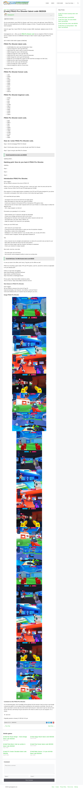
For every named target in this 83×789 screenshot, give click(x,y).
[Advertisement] (70, 41)
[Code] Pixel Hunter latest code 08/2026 (41, 744)
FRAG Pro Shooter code (28, 34)
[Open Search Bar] (78, 3)
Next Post (50, 726)
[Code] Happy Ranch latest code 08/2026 (42, 736)
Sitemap (76, 786)
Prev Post (7, 726)
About (53, 786)
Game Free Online (69, 3)
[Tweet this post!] (49, 723)
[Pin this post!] (53, 723)
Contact (57, 786)
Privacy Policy (63, 786)
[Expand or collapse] (53, 19)
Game (8, 9)
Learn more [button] (8, 714)
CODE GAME (60, 3)
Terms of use (70, 786)
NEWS (52, 3)
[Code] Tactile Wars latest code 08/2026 (68, 23)
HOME (47, 3)
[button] (29, 306)
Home (5, 9)
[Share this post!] (47, 723)
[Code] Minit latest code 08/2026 (66, 17)
